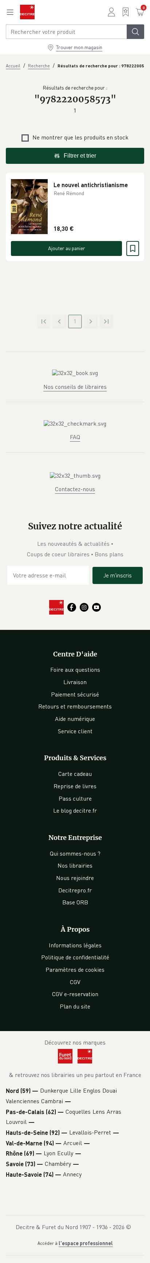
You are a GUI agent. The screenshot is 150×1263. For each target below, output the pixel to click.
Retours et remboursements (75, 706)
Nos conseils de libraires (75, 386)
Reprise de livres (75, 786)
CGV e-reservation (75, 994)
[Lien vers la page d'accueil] (27, 12)
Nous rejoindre (75, 877)
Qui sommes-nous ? (75, 853)
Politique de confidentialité (75, 957)
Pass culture (75, 798)
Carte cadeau (75, 773)
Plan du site (75, 1006)
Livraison (75, 682)
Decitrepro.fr (75, 890)
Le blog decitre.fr (75, 810)
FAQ (75, 437)
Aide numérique (75, 718)
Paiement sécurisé (75, 694)
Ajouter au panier (66, 248)
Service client (75, 731)
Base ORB (75, 902)
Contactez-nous (75, 489)
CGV (75, 982)
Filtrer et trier (80, 156)
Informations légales (75, 945)
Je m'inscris (117, 575)
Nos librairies (75, 865)
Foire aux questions (75, 669)
